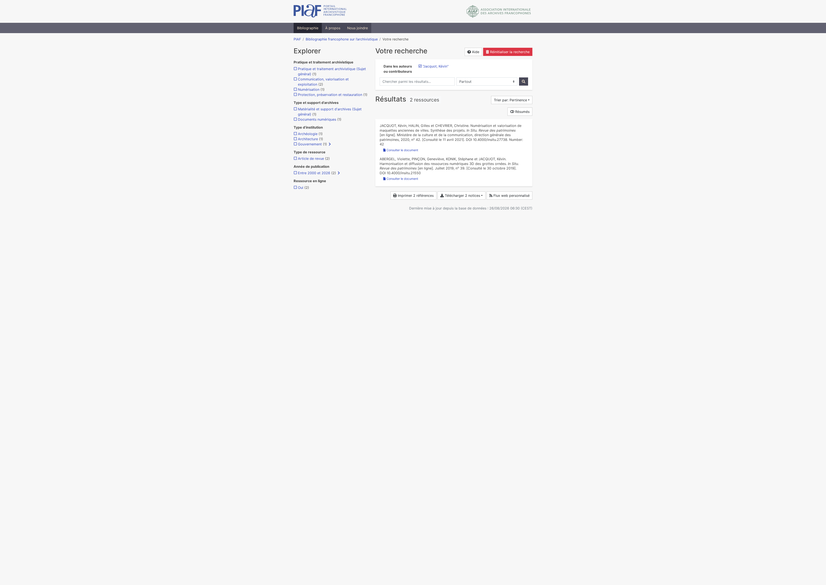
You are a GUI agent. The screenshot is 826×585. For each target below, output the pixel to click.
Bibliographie (307, 28)
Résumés (522, 111)
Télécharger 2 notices (462, 195)
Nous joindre (357, 28)
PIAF (297, 39)
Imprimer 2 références (415, 195)
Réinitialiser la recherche (509, 52)
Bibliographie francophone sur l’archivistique (342, 39)
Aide (475, 52)
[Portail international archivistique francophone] (320, 11)
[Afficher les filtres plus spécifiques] (329, 144)
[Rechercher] (523, 81)
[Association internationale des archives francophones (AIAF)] (498, 11)
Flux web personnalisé (511, 195)
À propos (332, 28)
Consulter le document (402, 150)
